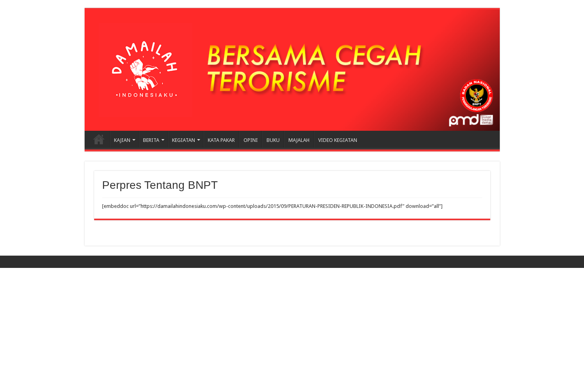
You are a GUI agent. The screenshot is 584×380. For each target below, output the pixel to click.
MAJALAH (298, 140)
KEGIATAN (183, 140)
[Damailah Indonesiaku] (292, 70)
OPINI (251, 140)
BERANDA (99, 139)
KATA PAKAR (221, 140)
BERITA (151, 140)
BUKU (273, 140)
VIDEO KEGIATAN (337, 140)
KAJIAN (122, 140)
